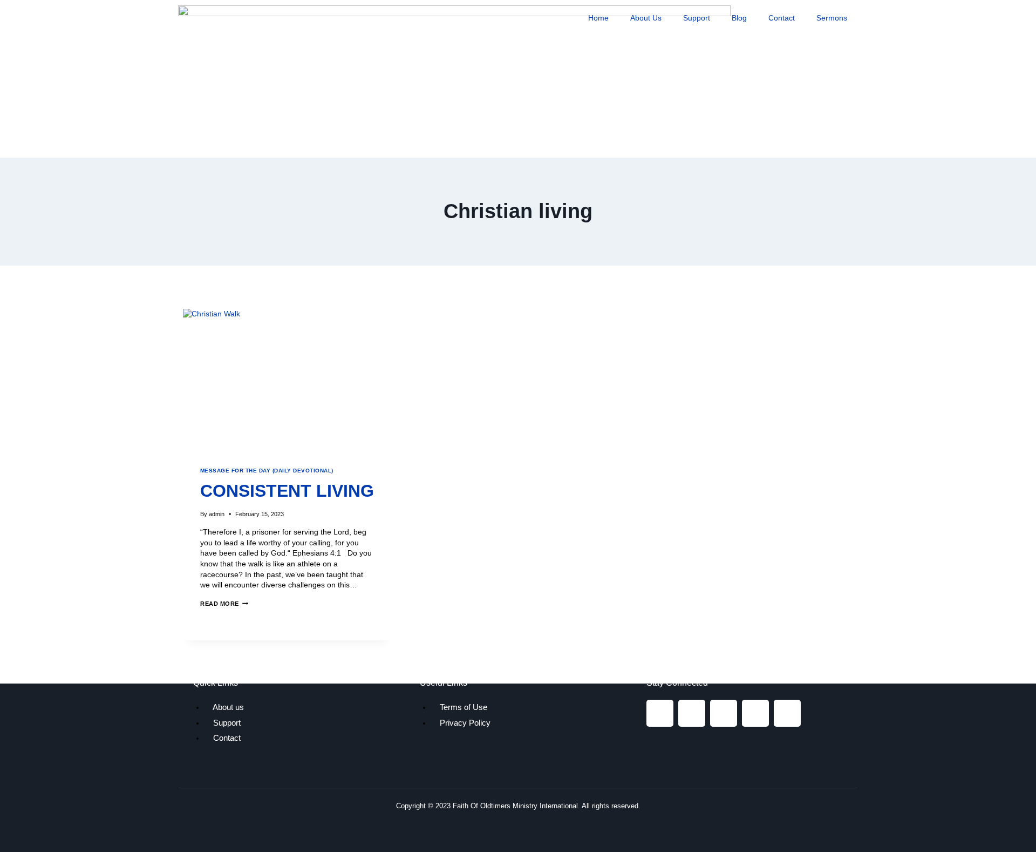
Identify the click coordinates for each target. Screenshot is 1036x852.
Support (696, 17)
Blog (739, 17)
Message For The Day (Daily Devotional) (266, 471)
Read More (224, 603)
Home (598, 17)
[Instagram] (691, 713)
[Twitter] (723, 713)
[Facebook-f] (659, 713)
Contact (781, 17)
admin (216, 514)
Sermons (831, 17)
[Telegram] (755, 713)
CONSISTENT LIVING (287, 491)
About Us (646, 17)
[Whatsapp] (787, 713)
